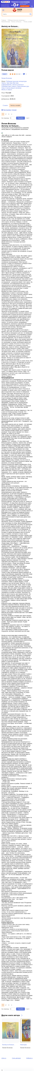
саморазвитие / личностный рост (12, 84)
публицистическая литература (16, 20)
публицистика (6, 86)
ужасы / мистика (6, 83)
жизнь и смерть (6, 89)
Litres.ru (3, 1058)
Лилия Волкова (5, 21)
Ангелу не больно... (16, 21)
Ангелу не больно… (8, 1044)
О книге (5, 105)
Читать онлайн (15, 105)
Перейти (20, 118)
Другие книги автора (10, 1015)
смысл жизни (6, 88)
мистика (15, 83)
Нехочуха (23, 1044)
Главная (3, 20)
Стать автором (16, 1058)
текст (5, 74)
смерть (13, 86)
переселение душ (23, 86)
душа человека (16, 88)
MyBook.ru (29, 1058)
